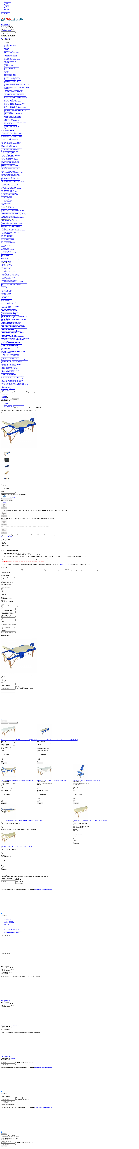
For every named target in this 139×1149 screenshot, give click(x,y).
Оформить (15, 399)
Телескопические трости (7, 249)
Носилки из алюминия (7, 288)
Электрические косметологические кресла (12, 383)
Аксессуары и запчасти (10, 125)
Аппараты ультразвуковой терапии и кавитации (17, 109)
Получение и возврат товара (11, 932)
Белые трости (4, 258)
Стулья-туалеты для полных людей (10, 274)
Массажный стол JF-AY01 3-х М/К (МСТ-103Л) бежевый (16, 846)
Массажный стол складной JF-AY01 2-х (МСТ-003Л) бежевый (90, 820)
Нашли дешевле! (21, 494)
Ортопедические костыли (8, 243)
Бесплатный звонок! (6, 30)
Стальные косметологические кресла (11, 381)
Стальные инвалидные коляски (9, 185)
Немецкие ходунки (6, 201)
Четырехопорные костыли (8, 242)
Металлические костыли (7, 239)
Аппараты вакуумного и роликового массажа (16, 98)
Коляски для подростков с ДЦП (9, 171)
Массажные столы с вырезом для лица (11, 361)
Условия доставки (9, 922)
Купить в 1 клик (11, 494)
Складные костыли (6, 241)
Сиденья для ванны (6, 264)
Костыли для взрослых (7, 236)
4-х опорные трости (6, 251)
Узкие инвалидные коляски (8, 187)
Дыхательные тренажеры (11, 81)
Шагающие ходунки (6, 196)
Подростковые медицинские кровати (11, 140)
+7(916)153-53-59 (5, 1001)
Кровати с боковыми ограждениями (10, 155)
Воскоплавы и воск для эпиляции (13, 113)
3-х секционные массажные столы (10, 355)
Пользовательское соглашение (12, 929)
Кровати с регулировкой (7, 152)
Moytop (13, 1058)
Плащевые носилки (6, 293)
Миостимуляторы (9, 119)
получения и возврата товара (85, 694)
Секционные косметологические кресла (12, 380)
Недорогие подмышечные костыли (10, 232)
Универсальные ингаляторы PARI (13, 90)
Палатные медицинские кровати (10, 149)
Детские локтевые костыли (8, 207)
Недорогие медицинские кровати (10, 161)
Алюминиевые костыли (7, 238)
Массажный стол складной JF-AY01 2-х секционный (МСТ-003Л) (19, 740)
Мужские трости (5, 257)
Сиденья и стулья (8, 51)
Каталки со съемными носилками (10, 306)
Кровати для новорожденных (9, 138)
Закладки (3, 396)
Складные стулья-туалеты (8, 271)
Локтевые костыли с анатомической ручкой (13, 213)
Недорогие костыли (6, 245)
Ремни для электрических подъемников (11, 284)
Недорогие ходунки (6, 203)
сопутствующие (13, 722)
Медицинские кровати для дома (9, 151)
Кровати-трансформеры (7, 156)
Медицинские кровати (10, 44)
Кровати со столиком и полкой (9, 159)
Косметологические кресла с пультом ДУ (12, 378)
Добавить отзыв (5, 635)
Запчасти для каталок (6, 300)
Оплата (6, 3)
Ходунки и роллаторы (10, 61)
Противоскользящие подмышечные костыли (13, 230)
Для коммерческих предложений (10, 1025)
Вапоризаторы (8, 112)
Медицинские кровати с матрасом (10, 162)
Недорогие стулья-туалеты (8, 277)
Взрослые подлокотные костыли (9, 209)
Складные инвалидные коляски (9, 184)
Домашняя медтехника (10, 74)
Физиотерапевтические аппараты (13, 91)
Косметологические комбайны (12, 116)
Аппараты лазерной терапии (12, 78)
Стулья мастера (5, 390)
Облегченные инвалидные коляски (10, 178)
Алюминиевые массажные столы (10, 357)
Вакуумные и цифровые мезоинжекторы (15, 110)
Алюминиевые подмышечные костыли (11, 223)
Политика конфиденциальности (12, 931)
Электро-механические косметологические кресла (14, 384)
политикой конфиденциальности (42, 694)
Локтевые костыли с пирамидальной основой (13, 214)
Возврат (6, 7)
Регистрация (4, 394)
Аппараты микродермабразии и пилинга (15, 103)
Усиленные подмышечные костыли (10, 226)
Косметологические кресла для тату (10, 377)
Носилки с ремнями (6, 290)
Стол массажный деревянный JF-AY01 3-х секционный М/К (17, 780)
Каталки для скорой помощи (8, 302)
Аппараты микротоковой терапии (13, 104)
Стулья (6, 128)
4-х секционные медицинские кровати (11, 136)
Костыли (6, 48)
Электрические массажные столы (10, 370)
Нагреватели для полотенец (11, 120)
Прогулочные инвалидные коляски (10, 180)
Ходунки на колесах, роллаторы (9, 194)
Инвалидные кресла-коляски (12, 59)
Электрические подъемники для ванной (12, 281)
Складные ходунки (6, 198)
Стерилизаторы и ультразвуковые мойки (15, 122)
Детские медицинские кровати (9, 139)
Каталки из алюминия (7, 303)
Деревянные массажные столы (9, 358)
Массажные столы (9, 123)
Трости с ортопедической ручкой (10, 259)
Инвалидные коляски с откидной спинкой (12, 181)
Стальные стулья (5, 387)
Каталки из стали (5, 304)
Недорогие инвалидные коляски (9, 177)
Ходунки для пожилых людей (9, 191)
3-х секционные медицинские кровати (11, 135)
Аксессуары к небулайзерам (11, 77)
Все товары (12, 497)
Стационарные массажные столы (10, 368)
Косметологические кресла (11, 126)
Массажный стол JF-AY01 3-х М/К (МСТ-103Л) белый (52, 780)
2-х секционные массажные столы (10, 354)
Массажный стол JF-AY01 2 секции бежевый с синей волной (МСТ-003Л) (57, 740)
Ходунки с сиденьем (6, 197)
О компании (7, 2)
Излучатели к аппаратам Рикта (12, 83)
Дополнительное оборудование (12, 80)
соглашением (66, 694)
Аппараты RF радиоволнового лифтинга (15, 96)
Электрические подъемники (11, 52)
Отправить (3, 721)
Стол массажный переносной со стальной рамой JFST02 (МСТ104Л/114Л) (21, 820)
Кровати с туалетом (6, 145)
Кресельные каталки (6, 307)
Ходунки (6, 46)
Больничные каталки (6, 299)
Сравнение (4, 397)
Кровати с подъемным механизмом (10, 143)
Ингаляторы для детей (10, 85)
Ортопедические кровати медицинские (11, 148)
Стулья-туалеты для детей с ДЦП (10, 275)
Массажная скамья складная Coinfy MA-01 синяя (86, 780)
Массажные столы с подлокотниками (11, 364)
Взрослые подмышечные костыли (10, 220)
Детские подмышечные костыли (9, 222)
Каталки (6, 72)
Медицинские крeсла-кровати (9, 146)
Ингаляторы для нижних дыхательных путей (16, 87)
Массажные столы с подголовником (11, 362)
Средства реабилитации (10, 55)
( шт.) (5, 13)
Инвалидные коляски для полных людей (12, 172)
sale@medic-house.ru (65, 564)
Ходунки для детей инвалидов (9, 193)
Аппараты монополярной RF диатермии (15, 107)
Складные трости (5, 248)
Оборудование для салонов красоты (14, 93)
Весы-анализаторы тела (7, 373)
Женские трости (5, 255)
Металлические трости (7, 254)
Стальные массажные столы (8, 367)
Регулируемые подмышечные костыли (11, 228)
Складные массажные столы (8, 365)
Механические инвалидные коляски (11, 175)
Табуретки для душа (6, 265)
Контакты (6, 9)
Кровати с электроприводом (8, 132)
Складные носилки (6, 294)
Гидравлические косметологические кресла (12, 376)
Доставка (6, 5)
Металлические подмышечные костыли (11, 225)
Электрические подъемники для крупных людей (14, 283)
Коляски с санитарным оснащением (10, 183)
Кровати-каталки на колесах (8, 158)
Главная (6, 403)
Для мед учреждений (9, 68)
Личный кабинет (5, 12)
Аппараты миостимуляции (11, 106)
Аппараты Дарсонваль (10, 100)
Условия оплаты (8, 921)
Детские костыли (5, 233)
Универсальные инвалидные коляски (11, 188)
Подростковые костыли (7, 235)
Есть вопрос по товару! (7, 536)
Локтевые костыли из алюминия (10, 216)
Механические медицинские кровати (11, 142)
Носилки (6, 71)
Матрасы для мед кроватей (8, 164)
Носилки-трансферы (6, 291)
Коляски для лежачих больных (9, 169)
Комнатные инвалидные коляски (10, 174)
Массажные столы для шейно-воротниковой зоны (14, 360)
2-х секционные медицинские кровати (11, 133)
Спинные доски (5, 296)
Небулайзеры (7, 88)
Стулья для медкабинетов (8, 389)
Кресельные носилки (6, 287)
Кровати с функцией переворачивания (11, 153)
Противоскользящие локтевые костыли (11, 212)
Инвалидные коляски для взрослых (10, 167)
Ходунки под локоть (6, 200)
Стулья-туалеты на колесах (8, 273)
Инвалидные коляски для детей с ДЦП (11, 168)
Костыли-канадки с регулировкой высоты (12, 210)
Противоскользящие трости (8, 252)
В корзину (3, 494)
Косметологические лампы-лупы (13, 117)
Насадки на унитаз (6, 278)
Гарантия (6, 6)
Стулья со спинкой (6, 267)
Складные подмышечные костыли (10, 229)
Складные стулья (5, 268)
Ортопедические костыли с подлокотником (12, 217)
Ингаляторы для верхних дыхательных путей (16, 84)
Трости (6, 49)
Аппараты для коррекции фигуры (13, 101)
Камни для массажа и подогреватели (14, 114)
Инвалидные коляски (10, 45)
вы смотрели (4, 722)
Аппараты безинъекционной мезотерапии (15, 97)
